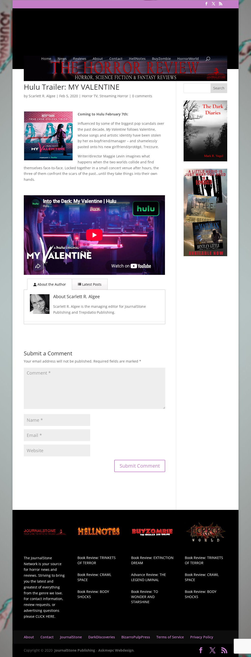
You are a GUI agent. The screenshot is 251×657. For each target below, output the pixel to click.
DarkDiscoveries (101, 637)
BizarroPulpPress (135, 637)
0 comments (142, 96)
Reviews (79, 59)
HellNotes (137, 59)
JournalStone (71, 637)
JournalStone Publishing (74, 650)
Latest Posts (91, 284)
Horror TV (90, 96)
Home (46, 59)
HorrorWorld (188, 59)
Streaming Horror (114, 96)
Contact (116, 59)
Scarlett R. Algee (42, 96)
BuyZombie (161, 59)
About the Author (51, 284)
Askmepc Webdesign (116, 650)
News (62, 59)
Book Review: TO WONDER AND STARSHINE (144, 596)
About (98, 59)
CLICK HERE (45, 616)
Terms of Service (170, 637)
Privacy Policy (201, 637)
